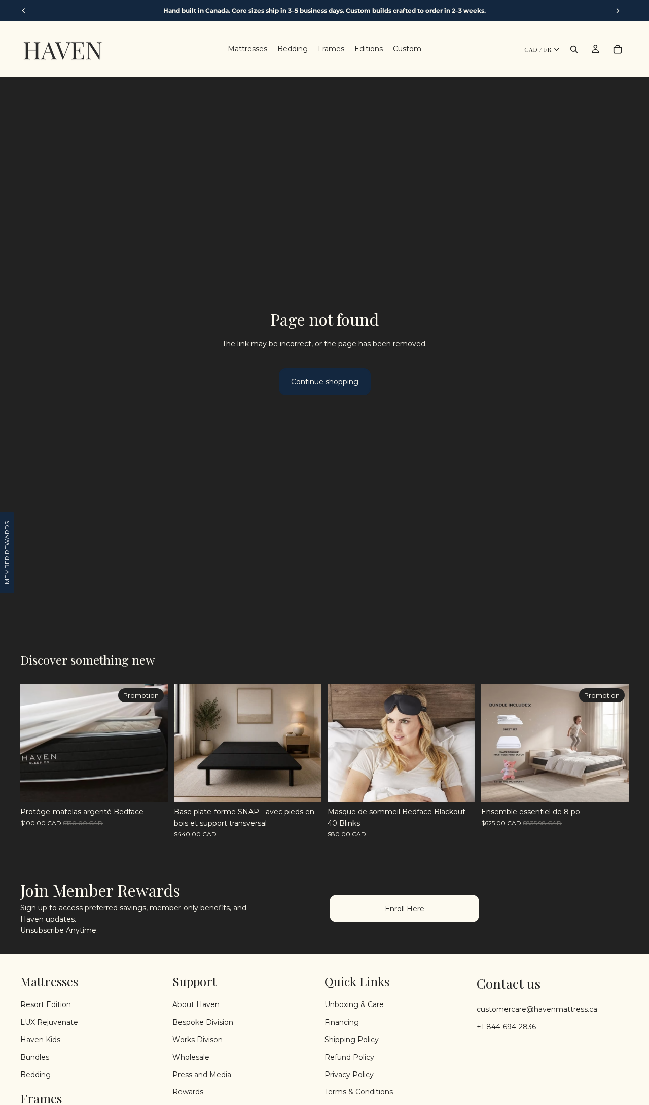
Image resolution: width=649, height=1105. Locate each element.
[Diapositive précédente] (35, 743)
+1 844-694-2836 (506, 1026)
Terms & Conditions (358, 1091)
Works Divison (197, 1039)
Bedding (35, 1074)
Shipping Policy (351, 1039)
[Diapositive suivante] (152, 743)
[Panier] (617, 49)
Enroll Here (404, 908)
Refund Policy (349, 1056)
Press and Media (201, 1074)
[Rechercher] (574, 49)
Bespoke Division (202, 1022)
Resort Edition (45, 1004)
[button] (7, 552)
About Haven (196, 1004)
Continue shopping (324, 381)
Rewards (187, 1091)
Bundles (34, 1056)
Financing (341, 1022)
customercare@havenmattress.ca (537, 1009)
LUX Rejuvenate (49, 1022)
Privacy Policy (349, 1074)
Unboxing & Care (354, 1004)
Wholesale (190, 1056)
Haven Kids (40, 1039)
